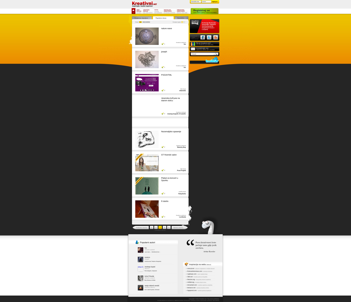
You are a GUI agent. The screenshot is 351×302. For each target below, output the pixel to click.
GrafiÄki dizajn (182, 191)
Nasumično (180, 18)
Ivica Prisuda (149, 276)
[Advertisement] (160, 123)
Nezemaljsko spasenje (171, 131)
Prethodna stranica (141, 227)
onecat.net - (201, 268)
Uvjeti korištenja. (216, 300)
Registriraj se (205, 11)
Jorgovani (154, 270)
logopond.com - (199, 290)
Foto (158, 11)
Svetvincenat (148, 261)
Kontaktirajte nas (205, 48)
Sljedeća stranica (178, 227)
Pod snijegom (148, 270)
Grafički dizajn (147, 11)
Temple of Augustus (156, 261)
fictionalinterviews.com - (199, 271)
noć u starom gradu (149, 289)
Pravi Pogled (181, 170)
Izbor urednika (139, 158)
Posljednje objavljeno (141, 18)
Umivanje (157, 289)
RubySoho (182, 194)
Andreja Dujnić (150, 267)
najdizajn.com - (197, 274)
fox (185, 44)
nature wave (166, 28)
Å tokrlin (164, 201)
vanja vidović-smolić (152, 286)
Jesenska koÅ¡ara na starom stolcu (170, 99)
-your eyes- (147, 252)
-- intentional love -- (155, 252)
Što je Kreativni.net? (204, 43)
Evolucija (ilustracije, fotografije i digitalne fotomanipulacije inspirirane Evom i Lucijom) (209, 26)
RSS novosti (194, 39)
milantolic (182, 90)
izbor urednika (146, 22)
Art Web (153, 280)
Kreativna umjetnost (182, 11)
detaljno (182, 22)
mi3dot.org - (196, 282)
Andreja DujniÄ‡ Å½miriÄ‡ (176, 114)
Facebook (194, 36)
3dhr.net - (197, 276)
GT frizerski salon (169, 155)
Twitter (193, 37)
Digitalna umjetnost (169, 11)
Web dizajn (139, 11)
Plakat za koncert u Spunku (169, 179)
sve (140, 22)
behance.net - (198, 287)
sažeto (184, 22)
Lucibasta (182, 217)
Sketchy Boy (181, 147)
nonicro (147, 257)
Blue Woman (148, 280)
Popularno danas (161, 18)
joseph (164, 52)
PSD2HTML (166, 75)
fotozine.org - (199, 279)
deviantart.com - (199, 285)
